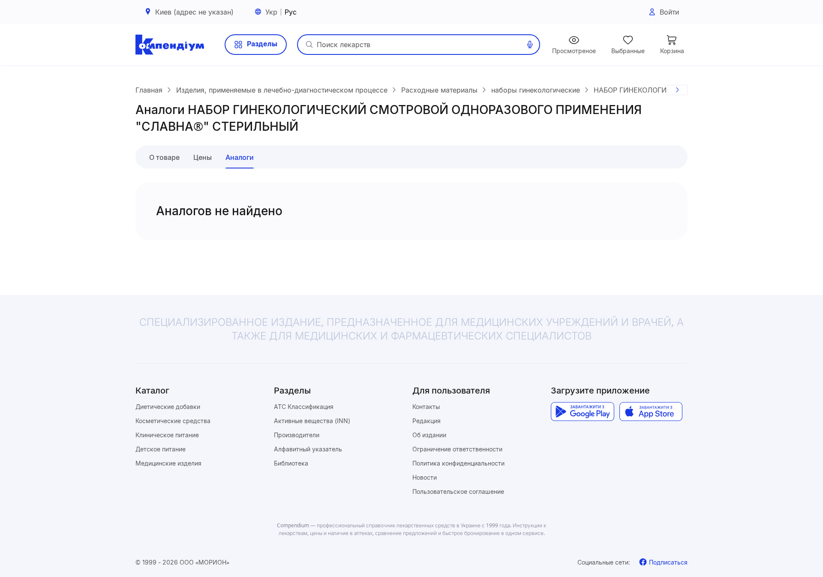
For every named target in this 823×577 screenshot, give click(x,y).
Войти (669, 12)
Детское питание (160, 449)
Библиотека (291, 463)
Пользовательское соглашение (458, 491)
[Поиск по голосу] (529, 44)
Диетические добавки (167, 406)
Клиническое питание (167, 435)
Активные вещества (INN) (312, 420)
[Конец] (677, 90)
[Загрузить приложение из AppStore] (650, 411)
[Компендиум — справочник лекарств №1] (169, 44)
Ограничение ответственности (457, 449)
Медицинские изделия (168, 463)
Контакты (426, 406)
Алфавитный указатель (308, 449)
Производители (296, 435)
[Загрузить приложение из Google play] (582, 411)
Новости (424, 477)
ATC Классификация (303, 406)
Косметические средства (172, 420)
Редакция (426, 420)
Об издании (429, 435)
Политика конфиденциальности (458, 463)
